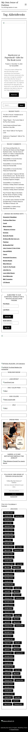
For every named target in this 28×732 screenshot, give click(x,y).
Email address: (7, 320)
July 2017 (17, 642)
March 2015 (8, 704)
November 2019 (9, 577)
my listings (12, 504)
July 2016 (17, 670)
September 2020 (9, 564)
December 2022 (9, 530)
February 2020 (8, 571)
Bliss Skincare (7, 264)
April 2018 (7, 622)
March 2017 (17, 649)
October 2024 (8, 516)
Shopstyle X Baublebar (10, 217)
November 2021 (9, 547)
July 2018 (17, 615)
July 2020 (19, 564)
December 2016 (9, 656)
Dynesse (6, 233)
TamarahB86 (6, 159)
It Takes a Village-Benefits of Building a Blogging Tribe (13, 154)
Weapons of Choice (9, 229)
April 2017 (7, 649)
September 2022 (9, 536)
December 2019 (9, 574)
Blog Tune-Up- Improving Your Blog (12, 195)
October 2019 (8, 581)
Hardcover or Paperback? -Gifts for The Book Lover (14, 57)
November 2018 (9, 605)
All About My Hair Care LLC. (11, 239)
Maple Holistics (7, 226)
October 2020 (8, 560)
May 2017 (16, 646)
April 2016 (7, 677)
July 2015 (17, 697)
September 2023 (9, 526)
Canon (5, 254)
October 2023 (8, 523)
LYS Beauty (6, 282)
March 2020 (16, 567)
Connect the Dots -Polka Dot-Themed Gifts (12, 159)
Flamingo (6, 242)
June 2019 (7, 591)
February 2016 (8, 680)
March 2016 (17, 677)
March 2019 (17, 595)
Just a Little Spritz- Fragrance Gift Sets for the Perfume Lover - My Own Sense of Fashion (13, 175)
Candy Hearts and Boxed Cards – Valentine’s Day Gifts (12, 126)
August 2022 (8, 540)
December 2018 (9, 601)
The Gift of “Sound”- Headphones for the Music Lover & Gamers (13, 115)
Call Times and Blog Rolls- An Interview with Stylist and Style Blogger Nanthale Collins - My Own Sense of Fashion (13, 151)
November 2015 (9, 687)
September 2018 (9, 612)
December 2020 (9, 554)
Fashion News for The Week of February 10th (13, 202)
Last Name (6, 310)
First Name (6, 304)
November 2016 (9, 660)
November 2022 (9, 533)
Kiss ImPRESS (7, 251)
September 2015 (9, 694)
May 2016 (16, 673)
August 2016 (8, 670)
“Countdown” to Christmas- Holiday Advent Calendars (13, 183)
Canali (5, 223)
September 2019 (9, 584)
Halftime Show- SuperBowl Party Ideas (12, 207)
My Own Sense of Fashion (9, 3)
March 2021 (8, 550)
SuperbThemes (15, 729)
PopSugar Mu (7, 220)
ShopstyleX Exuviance (10, 257)
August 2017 (8, 642)
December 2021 (9, 543)
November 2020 (9, 557)
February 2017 (8, 653)
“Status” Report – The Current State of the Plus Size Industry (13, 121)
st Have (13, 220)
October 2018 (8, 608)
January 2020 (19, 571)
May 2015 (7, 701)
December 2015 (9, 684)
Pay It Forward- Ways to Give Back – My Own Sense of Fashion (13, 193)
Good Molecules (8, 276)
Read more (14, 94)
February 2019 (8, 598)
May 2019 (16, 591)
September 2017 (9, 639)
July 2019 (17, 588)
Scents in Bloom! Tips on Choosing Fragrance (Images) (14, 178)
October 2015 (8, 690)
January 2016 (19, 680)
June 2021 (19, 547)
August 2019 (8, 588)
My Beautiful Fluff (8, 245)
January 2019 (19, 598)
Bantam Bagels (7, 260)
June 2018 (7, 619)
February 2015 (18, 704)
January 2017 (19, 653)
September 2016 (9, 666)
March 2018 (17, 622)
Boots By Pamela (8, 236)
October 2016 (8, 663)
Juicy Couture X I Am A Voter (11, 248)
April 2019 (7, 595)
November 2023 (9, 519)
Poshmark (4, 506)
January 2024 (19, 516)
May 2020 (7, 567)
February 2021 (18, 550)
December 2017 (9, 629)
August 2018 (8, 615)
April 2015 (16, 701)
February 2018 (8, 625)
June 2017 (7, 646)
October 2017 (8, 636)
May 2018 (16, 619)
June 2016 (7, 673)
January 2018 (19, 625)
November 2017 (9, 632)
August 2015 (8, 697)
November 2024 (9, 512)
